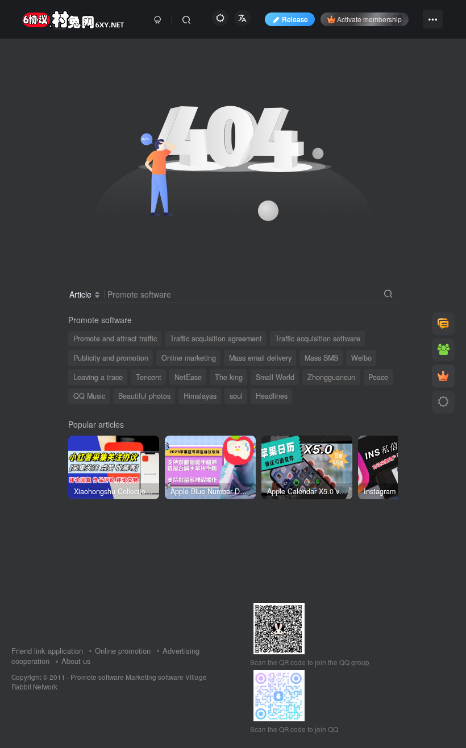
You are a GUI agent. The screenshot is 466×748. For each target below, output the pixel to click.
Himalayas (200, 396)
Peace (378, 377)
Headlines (272, 396)
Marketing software (155, 677)
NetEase (188, 377)
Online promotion (123, 650)
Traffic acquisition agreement (216, 338)
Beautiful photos (144, 396)
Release (295, 19)
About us (76, 660)
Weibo (361, 358)
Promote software (97, 677)
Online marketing (188, 358)
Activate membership (369, 19)
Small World (275, 377)
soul (236, 396)
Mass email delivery (260, 358)
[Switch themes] (443, 402)
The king (229, 377)
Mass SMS (321, 358)
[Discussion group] (443, 350)
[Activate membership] (443, 376)
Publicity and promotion (110, 358)
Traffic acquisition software (317, 338)
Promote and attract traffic (115, 338)
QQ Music (89, 396)
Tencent (148, 377)
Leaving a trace (98, 377)
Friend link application (47, 650)
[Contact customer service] (443, 323)
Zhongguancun (331, 377)
